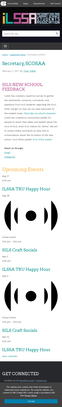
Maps (25, 3)
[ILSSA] (31, 18)
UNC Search (55, 3)
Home (5, 55)
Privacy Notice (31, 395)
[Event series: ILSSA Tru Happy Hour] (13, 180)
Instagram (9, 157)
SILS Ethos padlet (42, 139)
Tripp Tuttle (29, 71)
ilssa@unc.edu (26, 380)
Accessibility (12, 3)
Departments (39, 3)
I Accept (31, 401)
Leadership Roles (18, 55)
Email (7, 152)
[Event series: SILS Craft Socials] (23, 241)
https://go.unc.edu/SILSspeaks (40, 113)
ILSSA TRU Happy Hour (26, 188)
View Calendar (10, 356)
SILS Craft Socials (19, 250)
